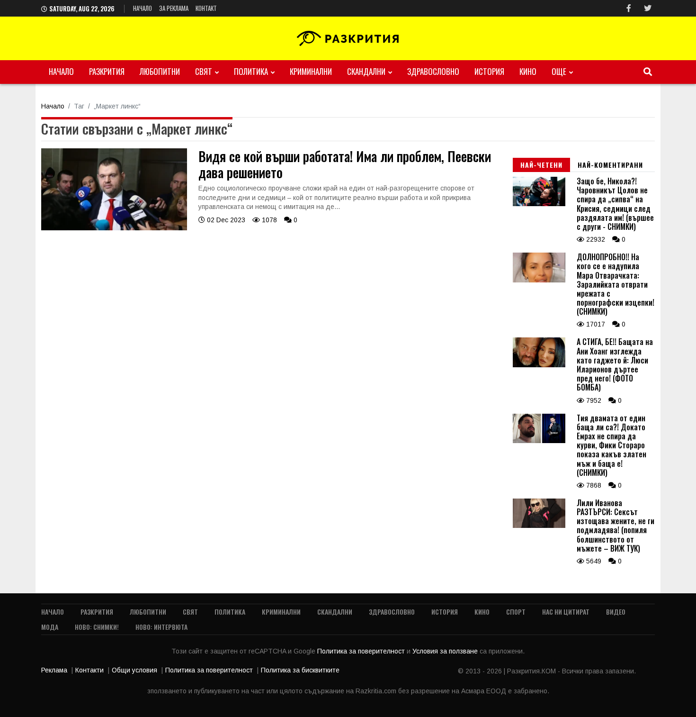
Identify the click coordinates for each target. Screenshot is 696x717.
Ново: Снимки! (97, 627)
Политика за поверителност (362, 651)
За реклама (173, 8)
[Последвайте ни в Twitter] (648, 8)
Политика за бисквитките (300, 670)
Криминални (311, 71)
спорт (516, 612)
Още (559, 71)
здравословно (433, 71)
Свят (203, 71)
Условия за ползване (446, 651)
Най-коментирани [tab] (610, 165)
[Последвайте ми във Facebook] (629, 8)
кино (527, 71)
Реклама (54, 670)
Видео (615, 612)
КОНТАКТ (206, 8)
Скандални (366, 71)
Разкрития (107, 71)
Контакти (89, 670)
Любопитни (160, 71)
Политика (251, 71)
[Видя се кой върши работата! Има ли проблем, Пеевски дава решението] (114, 228)
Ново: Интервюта (161, 627)
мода (49, 627)
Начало (142, 8)
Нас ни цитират (565, 612)
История (489, 71)
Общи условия (134, 670)
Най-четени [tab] (541, 165)
